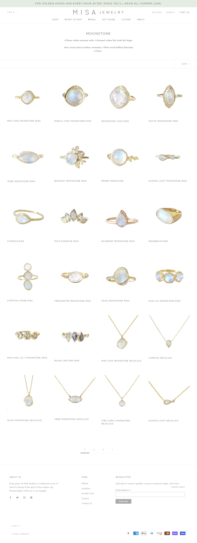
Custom (126, 20)
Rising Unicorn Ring (67, 361)
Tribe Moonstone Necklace (71, 419)
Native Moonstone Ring (163, 121)
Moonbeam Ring (158, 241)
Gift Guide (108, 20)
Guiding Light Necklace (164, 421)
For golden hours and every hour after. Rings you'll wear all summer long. (98, 3)
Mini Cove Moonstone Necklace (121, 361)
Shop (55, 20)
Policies (85, 483)
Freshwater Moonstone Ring (72, 301)
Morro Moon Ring (112, 181)
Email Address (123, 490)
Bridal (92, 20)
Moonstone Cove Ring (115, 121)
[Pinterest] (31, 497)
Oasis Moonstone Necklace (24, 421)
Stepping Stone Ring (20, 301)
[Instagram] (24, 497)
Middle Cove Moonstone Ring (73, 121)
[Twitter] (17, 497)
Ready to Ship (73, 20)
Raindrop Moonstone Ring (118, 241)
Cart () (184, 12)
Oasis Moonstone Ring (115, 301)
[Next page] (112, 450)
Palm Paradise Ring (66, 241)
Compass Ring (15, 241)
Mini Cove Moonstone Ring (24, 121)
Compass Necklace (160, 358)
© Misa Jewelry (21, 534)
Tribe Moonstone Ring (21, 181)
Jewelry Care (88, 493)
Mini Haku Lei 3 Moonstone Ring (27, 358)
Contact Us (87, 503)
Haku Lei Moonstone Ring (165, 301)
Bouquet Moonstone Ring (70, 181)
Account (157, 12)
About (141, 20)
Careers (85, 498)
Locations (86, 488)
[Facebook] (10, 497)
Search (170, 12)
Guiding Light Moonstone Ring (168, 181)
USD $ (10, 12)
